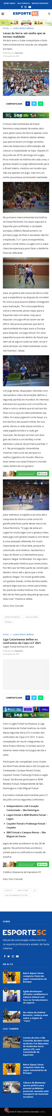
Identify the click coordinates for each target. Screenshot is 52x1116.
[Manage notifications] (6, 1109)
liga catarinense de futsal (16, 895)
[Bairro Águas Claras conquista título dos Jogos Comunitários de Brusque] (11, 977)
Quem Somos (9, 3)
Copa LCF (8, 890)
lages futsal (22, 890)
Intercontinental (12, 617)
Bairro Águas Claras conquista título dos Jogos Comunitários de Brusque (35, 977)
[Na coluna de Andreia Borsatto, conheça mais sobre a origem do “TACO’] (11, 1017)
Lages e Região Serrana (23, 28)
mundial (8, 622)
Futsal (6, 28)
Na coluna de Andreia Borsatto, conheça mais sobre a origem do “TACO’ (35, 1016)
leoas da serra (31, 617)
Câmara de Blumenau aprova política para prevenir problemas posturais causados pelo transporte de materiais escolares (36, 1089)
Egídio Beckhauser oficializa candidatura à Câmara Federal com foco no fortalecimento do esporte (35, 997)
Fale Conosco (23, 3)
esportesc (19, 53)
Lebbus (42, 1111)
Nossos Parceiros (40, 3)
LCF (34, 890)
